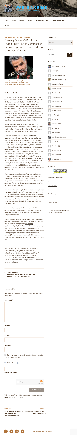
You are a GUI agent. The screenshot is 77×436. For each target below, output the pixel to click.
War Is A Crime (31, 7)
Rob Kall (53, 119)
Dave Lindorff (24, 37)
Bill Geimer (54, 146)
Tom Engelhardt (56, 75)
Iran (21, 274)
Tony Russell (55, 106)
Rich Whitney (55, 154)
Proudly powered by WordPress (42, 431)
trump (9, 276)
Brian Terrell (55, 124)
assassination (13, 274)
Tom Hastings (55, 132)
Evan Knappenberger (57, 137)
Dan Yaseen (55, 128)
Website (8, 345)
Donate (30, 20)
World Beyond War (58, 20)
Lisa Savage (55, 88)
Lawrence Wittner (56, 79)
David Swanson (56, 66)
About (14, 20)
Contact (21, 20)
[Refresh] (18, 363)
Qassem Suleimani (31, 274)
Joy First (53, 141)
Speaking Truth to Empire (55, 177)
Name (7, 326)
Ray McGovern (52, 194)
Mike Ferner (55, 93)
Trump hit (16, 276)
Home (6, 20)
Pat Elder (54, 115)
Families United (52, 186)
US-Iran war (26, 276)
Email (7, 335)
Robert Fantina (55, 101)
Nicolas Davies (55, 97)
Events (7, 25)
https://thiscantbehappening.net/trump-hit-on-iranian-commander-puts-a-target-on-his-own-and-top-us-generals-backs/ (24, 260)
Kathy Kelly (54, 110)
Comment (9, 300)
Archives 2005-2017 (42, 20)
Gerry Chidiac (55, 159)
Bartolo (53, 71)
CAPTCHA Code (11, 372)
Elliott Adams (55, 150)
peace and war (12, 272)
